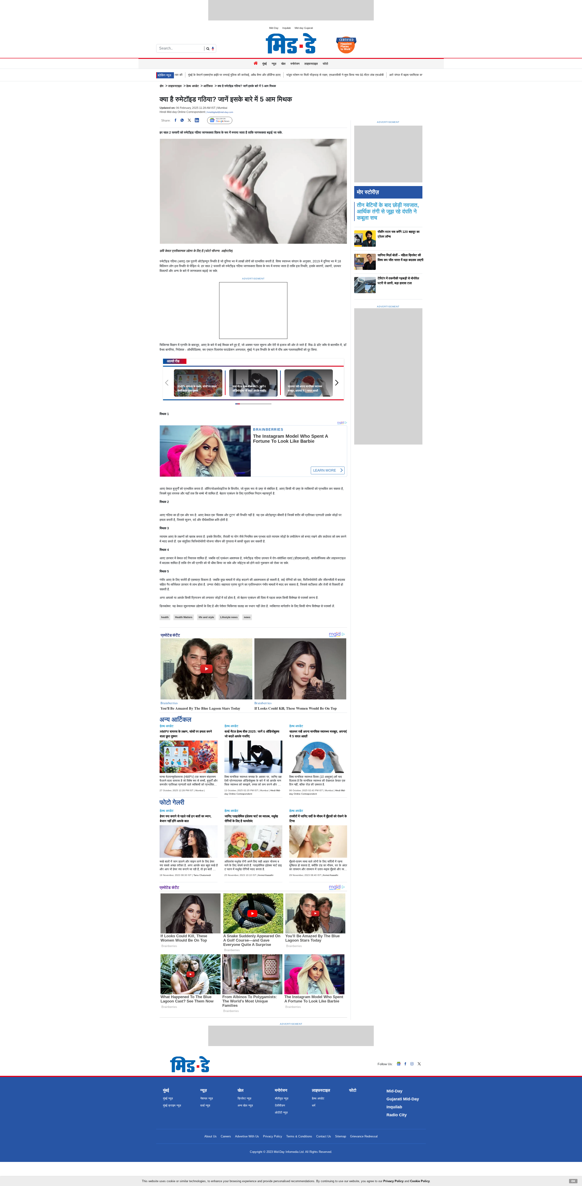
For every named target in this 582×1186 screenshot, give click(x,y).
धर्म (313, 1105)
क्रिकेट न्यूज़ (244, 1098)
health (165, 617)
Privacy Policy (272, 1136)
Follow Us (223, 120)
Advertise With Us (247, 1136)
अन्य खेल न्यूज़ (245, 1105)
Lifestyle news (229, 617)
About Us (210, 1136)
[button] (338, 385)
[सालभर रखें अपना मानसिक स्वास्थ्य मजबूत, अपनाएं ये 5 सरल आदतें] (308, 383)
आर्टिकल (208, 86)
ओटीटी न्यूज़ (281, 1112)
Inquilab (286, 28)
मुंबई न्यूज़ (168, 1098)
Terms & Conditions (299, 1136)
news (247, 617)
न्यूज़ (274, 63)
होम (161, 86)
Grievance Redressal (364, 1136)
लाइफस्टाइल (311, 63)
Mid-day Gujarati (304, 28)
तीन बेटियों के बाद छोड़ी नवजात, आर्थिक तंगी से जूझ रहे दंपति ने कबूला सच (388, 211)
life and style (206, 617)
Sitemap (340, 1136)
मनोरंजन (295, 63)
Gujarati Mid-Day (402, 1099)
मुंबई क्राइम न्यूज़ (172, 1105)
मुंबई (264, 63)
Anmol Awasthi (265, 875)
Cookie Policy (420, 1181)
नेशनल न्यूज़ (206, 1098)
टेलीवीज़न (280, 1105)
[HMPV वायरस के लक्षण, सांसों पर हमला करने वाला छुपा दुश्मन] (198, 383)
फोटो (325, 63)
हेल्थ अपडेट (192, 86)
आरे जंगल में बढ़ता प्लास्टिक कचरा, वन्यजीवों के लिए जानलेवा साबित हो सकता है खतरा (365, 75)
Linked (199, 120)
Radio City (396, 1115)
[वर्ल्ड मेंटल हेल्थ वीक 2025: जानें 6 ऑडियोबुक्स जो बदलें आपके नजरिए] (253, 383)
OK (573, 1181)
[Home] (256, 63)
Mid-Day (273, 28)
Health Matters (183, 617)
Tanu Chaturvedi (202, 875)
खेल (283, 63)
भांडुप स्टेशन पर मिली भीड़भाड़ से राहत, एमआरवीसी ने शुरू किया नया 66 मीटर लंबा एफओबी (265, 75)
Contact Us (323, 1136)
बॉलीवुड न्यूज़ (281, 1098)
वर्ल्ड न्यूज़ (205, 1105)
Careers (226, 1136)
